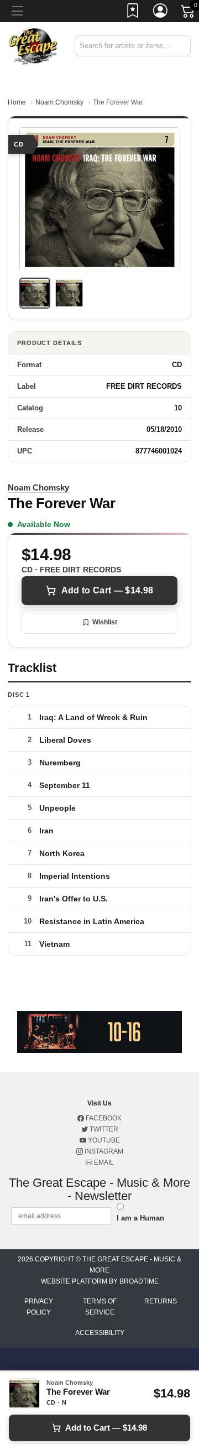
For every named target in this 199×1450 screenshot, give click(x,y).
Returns (160, 1301)
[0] (188, 13)
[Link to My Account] (161, 12)
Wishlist (104, 622)
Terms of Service (100, 1306)
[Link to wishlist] (133, 12)
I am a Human (140, 1218)
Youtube (103, 1140)
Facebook (103, 1118)
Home (17, 102)
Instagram (103, 1151)
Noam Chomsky (59, 102)
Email (103, 1162)
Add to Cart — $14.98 (107, 590)
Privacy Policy (38, 1306)
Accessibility (99, 1333)
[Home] (33, 45)
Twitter (103, 1129)
